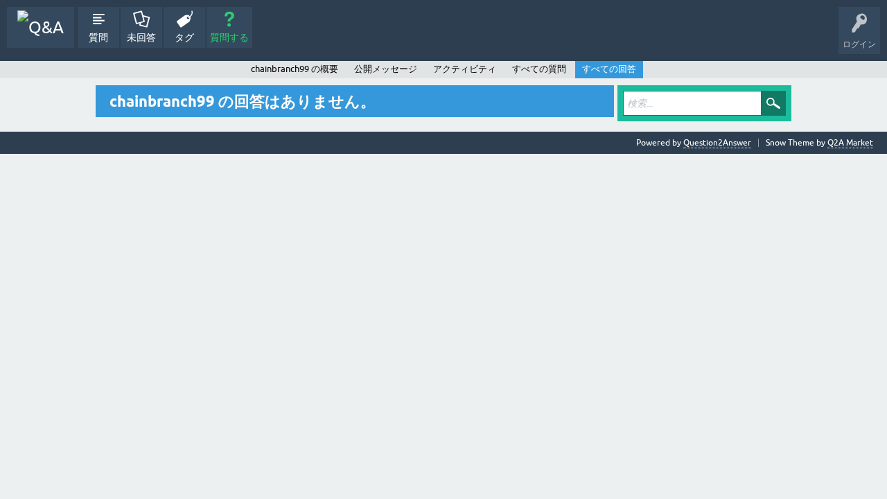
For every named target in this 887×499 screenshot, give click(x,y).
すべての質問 (539, 69)
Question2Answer (717, 143)
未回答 (141, 37)
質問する (229, 37)
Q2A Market (850, 143)
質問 (98, 37)
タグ (184, 37)
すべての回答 (609, 69)
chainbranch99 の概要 (294, 69)
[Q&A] (40, 27)
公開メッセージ (385, 69)
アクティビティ (464, 69)
